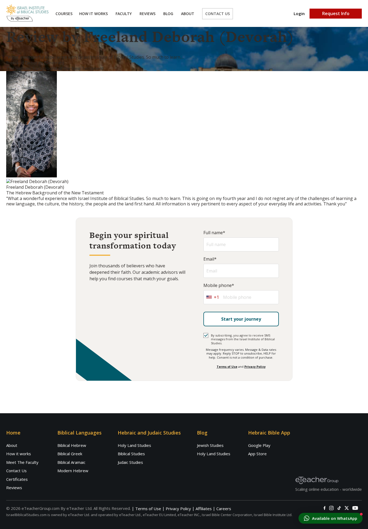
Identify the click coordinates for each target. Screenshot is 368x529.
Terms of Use (227, 367)
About (187, 13)
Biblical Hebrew (71, 445)
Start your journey (241, 319)
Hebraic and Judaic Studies (149, 432)
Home (13, 432)
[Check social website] (324, 508)
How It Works (93, 13)
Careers (223, 508)
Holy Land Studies (134, 445)
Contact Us (217, 13)
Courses (63, 13)
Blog (168, 13)
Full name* (214, 233)
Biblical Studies (131, 453)
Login (299, 13)
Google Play (259, 445)
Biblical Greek (69, 453)
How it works (18, 453)
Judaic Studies (130, 462)
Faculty (124, 13)
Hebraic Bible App (269, 432)
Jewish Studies (210, 445)
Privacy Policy (255, 367)
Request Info (335, 13)
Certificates (17, 479)
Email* (210, 259)
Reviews (147, 13)
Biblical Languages (79, 432)
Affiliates (204, 508)
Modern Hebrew (72, 470)
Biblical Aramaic (71, 462)
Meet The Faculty (22, 462)
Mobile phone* (218, 285)
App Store (257, 453)
